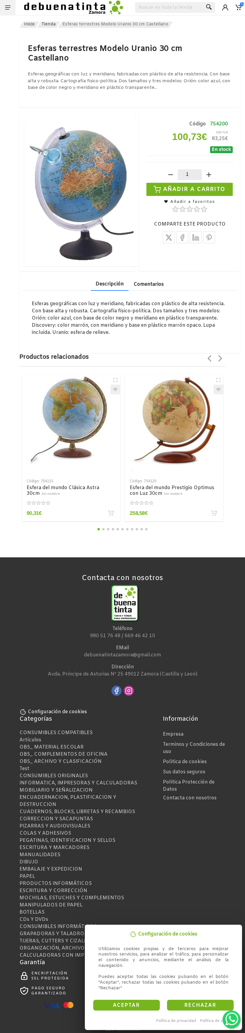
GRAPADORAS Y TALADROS (53, 934)
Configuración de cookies (57, 712)
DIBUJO (28, 862)
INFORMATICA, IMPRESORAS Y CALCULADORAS (78, 783)
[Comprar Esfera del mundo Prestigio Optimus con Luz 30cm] (214, 513)
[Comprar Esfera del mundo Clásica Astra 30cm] (110, 513)
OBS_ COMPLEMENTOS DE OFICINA (63, 754)
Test (24, 769)
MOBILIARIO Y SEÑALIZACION (56, 790)
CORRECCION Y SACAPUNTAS (56, 819)
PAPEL (27, 876)
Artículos (30, 740)
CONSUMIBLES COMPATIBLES (56, 733)
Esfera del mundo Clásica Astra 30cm (63, 491)
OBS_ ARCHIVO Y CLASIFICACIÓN (60, 761)
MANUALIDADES (39, 855)
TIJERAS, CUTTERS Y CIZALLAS (56, 941)
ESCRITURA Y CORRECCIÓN (53, 891)
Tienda (49, 24)
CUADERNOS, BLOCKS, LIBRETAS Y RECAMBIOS (77, 812)
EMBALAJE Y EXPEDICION (50, 869)
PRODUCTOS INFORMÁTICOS (55, 883)
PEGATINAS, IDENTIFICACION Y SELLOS (67, 840)
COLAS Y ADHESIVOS (45, 833)
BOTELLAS (32, 912)
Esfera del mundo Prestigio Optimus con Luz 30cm (172, 491)
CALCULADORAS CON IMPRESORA (62, 955)
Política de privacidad (176, 1020)
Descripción (110, 284)
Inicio (29, 24)
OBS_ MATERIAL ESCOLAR (51, 747)
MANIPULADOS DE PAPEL (50, 905)
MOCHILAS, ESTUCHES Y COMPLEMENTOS (71, 898)
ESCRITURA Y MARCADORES (54, 848)
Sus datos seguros (184, 772)
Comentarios (149, 284)
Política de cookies (217, 1020)
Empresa (173, 734)
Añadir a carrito (194, 189)
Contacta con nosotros (190, 798)
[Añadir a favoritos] (115, 389)
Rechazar (200, 1005)
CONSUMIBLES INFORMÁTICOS (58, 927)
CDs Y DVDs (33, 919)
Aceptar (126, 1005)
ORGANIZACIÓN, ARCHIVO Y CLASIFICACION (74, 948)
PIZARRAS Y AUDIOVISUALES (54, 826)
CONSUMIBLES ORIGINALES (53, 776)
